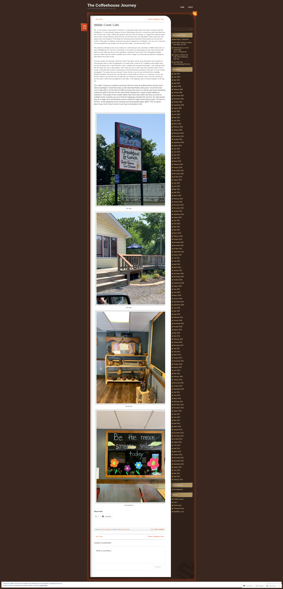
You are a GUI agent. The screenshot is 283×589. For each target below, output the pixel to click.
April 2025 (177, 120)
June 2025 (177, 114)
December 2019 (179, 302)
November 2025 (179, 99)
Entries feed (177, 505)
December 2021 (179, 242)
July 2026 (177, 74)
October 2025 (178, 102)
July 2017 (177, 348)
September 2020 (179, 283)
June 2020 (177, 292)
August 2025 (178, 108)
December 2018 (179, 323)
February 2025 (178, 127)
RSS (194, 14)
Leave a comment (159, 529)
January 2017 (178, 358)
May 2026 (177, 80)
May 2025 (177, 117)
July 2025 (177, 111)
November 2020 (179, 277)
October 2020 (178, 280)
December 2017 (179, 345)
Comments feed (179, 508)
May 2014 (177, 420)
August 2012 (178, 467)
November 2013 (179, 436)
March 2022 (177, 233)
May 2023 (177, 189)
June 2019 (177, 308)
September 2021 (179, 252)
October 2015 (178, 386)
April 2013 (177, 448)
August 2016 (178, 367)
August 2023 (178, 180)
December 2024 (179, 133)
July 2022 (177, 220)
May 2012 (177, 473)
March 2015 (177, 398)
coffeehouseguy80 (105, 529)
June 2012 (177, 470)
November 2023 (179, 174)
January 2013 (178, 454)
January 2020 (178, 298)
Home (182, 7)
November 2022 (179, 208)
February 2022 (178, 236)
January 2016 (178, 379)
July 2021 (177, 258)
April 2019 (177, 314)
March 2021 (177, 267)
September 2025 (179, 105)
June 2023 (177, 186)
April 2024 (177, 158)
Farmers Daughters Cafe (156, 19)
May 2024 (177, 155)
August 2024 (178, 145)
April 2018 (177, 336)
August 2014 (178, 411)
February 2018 (178, 339)
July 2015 (177, 392)
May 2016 (177, 373)
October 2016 (178, 364)
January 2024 (178, 167)
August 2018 (178, 330)
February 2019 (178, 317)
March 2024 (177, 161)
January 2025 (178, 130)
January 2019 (178, 320)
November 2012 (179, 461)
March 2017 (177, 355)
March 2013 (177, 451)
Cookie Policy (43, 585)
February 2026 (178, 89)
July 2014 (177, 414)
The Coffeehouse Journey (111, 5)
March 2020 (177, 295)
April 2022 (177, 230)
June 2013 (177, 445)
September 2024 (179, 142)
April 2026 (177, 83)
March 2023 (177, 195)
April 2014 (177, 423)
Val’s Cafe (98, 19)
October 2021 (178, 248)
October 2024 (178, 139)
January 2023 (178, 202)
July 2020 (177, 289)
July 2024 (177, 149)
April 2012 (177, 476)
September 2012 (179, 464)
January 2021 (178, 270)
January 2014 (178, 429)
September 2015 (179, 389)
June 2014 (177, 417)
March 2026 (177, 86)
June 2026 (177, 77)
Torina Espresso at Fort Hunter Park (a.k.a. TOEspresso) (181, 50)
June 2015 (177, 395)
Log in (175, 502)
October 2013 (178, 439)
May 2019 (177, 311)
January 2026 (178, 92)
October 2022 (178, 211)
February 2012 (178, 479)
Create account (178, 499)
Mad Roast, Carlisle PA (181, 39)
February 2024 (178, 164)
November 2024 (179, 136)
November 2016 (179, 361)
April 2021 (177, 264)
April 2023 (177, 192)
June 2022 (177, 223)
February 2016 (178, 376)
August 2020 (178, 286)
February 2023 (178, 199)
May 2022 (177, 227)
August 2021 (178, 255)
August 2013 (178, 442)
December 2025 (179, 95)
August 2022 (178, 217)
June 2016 (177, 370)
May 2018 (177, 333)
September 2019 (179, 305)
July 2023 (177, 183)
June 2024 (177, 152)
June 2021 (177, 261)
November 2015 (179, 383)
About (190, 7)
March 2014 (177, 426)
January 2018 (178, 342)
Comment (157, 567)
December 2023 (179, 170)
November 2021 (179, 245)
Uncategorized (126, 529)
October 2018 (178, 326)
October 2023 (178, 177)
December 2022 (179, 205)
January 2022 (178, 239)
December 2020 (179, 273)
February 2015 (178, 401)
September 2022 (179, 214)
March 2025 (177, 124)
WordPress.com (179, 511)
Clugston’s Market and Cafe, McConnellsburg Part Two (181, 57)
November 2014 (179, 408)
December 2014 (179, 405)
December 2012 (179, 458)
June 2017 (177, 351)
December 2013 (179, 433)
